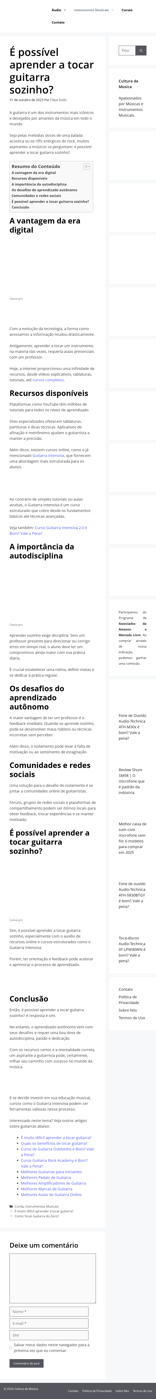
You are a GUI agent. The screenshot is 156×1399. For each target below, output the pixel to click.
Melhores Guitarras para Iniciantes (51, 1171)
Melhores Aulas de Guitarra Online (51, 1194)
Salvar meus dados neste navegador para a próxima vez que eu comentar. (51, 1347)
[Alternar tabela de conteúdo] (84, 166)
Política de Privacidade (97, 1391)
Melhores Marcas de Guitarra (46, 1188)
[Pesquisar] (141, 50)
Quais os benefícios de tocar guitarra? (54, 1143)
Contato (58, 22)
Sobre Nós (128, 1010)
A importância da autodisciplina (39, 184)
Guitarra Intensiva (48, 455)
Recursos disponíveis (29, 178)
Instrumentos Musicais (42, 1206)
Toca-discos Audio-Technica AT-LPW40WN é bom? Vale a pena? (132, 949)
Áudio (56, 10)
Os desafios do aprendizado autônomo (44, 190)
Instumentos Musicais (91, 10)
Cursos (127, 10)
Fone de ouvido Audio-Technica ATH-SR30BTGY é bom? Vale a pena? (132, 895)
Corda (19, 1206)
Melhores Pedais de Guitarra (46, 1177)
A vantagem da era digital (34, 172)
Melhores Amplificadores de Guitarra (53, 1183)
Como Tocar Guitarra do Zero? (37, 1216)
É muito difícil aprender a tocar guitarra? (56, 1137)
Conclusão (20, 207)
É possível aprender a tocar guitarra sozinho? (50, 201)
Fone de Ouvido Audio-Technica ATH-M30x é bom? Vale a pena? (132, 727)
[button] (65, 10)
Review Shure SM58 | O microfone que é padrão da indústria (132, 781)
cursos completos (48, 379)
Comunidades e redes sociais (36, 195)
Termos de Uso (132, 1017)
